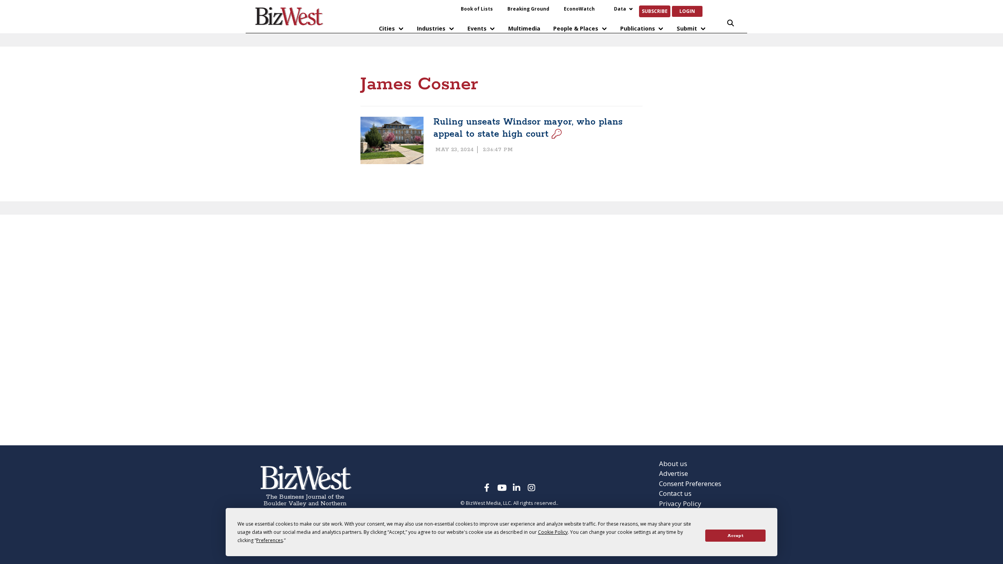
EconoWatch (579, 8)
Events (477, 28)
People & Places (575, 28)
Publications (637, 28)
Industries (431, 28)
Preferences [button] (269, 540)
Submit (687, 28)
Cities (387, 28)
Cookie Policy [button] (553, 532)
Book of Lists (477, 8)
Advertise (673, 473)
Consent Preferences (690, 483)
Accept (735, 536)
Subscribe (655, 11)
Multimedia (524, 28)
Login (687, 11)
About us (673, 463)
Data (620, 8)
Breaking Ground (528, 8)
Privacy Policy (680, 503)
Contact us (675, 493)
